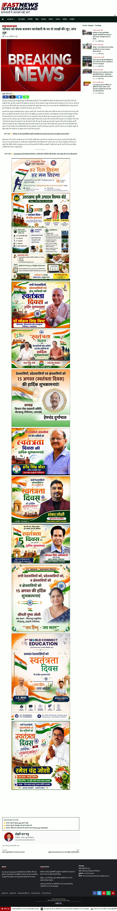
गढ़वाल (14, 26)
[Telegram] (19, 97)
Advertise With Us (23, 893)
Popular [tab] (91, 25)
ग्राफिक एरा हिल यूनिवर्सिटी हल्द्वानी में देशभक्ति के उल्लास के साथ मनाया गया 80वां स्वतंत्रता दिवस (102, 36)
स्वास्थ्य (43, 19)
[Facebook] (5, 97)
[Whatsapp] (26, 97)
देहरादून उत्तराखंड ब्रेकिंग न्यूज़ (12, 846)
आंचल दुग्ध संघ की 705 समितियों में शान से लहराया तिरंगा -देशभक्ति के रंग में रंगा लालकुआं (103, 62)
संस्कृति (72, 19)
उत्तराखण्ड (10, 19)
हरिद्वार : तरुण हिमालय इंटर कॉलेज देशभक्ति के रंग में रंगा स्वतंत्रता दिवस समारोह (103, 49)
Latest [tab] (84, 25)
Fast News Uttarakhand (60, 899)
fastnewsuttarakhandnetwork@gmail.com (96, 875)
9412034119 (44, 827)
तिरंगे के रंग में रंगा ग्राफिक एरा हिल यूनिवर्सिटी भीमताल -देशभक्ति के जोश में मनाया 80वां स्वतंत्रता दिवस (103, 74)
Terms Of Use (46, 893)
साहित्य (65, 19)
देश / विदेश (21, 19)
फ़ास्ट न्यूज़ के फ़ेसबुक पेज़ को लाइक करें (19, 825)
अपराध (58, 19)
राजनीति (30, 19)
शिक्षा (36, 19)
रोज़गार (51, 19)
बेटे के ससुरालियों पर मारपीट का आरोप (13, 851)
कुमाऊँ (98, 30)
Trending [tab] (98, 25)
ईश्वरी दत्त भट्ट (13, 36)
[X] (12, 97)
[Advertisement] (40, 803)
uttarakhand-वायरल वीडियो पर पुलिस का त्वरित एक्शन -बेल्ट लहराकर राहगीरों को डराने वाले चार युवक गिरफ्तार (102, 88)
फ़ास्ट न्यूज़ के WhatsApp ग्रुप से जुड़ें (17, 823)
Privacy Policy (35, 893)
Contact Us (13, 893)
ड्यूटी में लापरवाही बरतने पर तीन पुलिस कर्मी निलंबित (63, 851)
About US (5, 893)
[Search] (115, 15)
